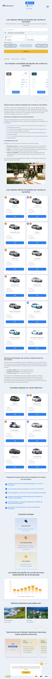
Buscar (26, 51)
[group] (14, 615)
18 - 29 (10, 45)
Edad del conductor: (8, 42)
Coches (31, 3)
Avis (8, 132)
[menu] (47, 5)
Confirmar (26, 672)
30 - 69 (26, 45)
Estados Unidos (15, 59)
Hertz (8, 129)
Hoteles (30, 5)
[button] (46, 98)
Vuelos (30, 8)
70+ (41, 45)
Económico (10, 136)
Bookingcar (6, 59)
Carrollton (23, 59)
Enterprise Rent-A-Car (13, 125)
